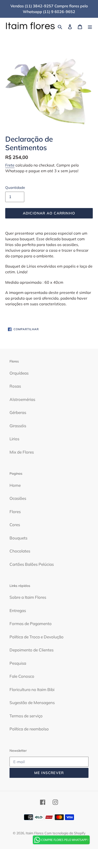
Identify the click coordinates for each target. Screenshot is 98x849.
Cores (15, 524)
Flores (15, 511)
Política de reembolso (29, 728)
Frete (10, 165)
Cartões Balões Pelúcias (32, 564)
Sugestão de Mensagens (32, 702)
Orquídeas (19, 373)
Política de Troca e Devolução (37, 636)
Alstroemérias (22, 399)
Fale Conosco (22, 676)
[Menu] (90, 26)
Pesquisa (18, 663)
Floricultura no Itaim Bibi (32, 689)
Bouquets (18, 537)
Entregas (18, 610)
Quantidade (15, 187)
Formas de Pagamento (31, 623)
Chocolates (20, 550)
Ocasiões (18, 498)
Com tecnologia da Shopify (64, 833)
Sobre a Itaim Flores (28, 597)
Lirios (14, 438)
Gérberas (18, 412)
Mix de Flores (22, 452)
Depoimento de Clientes (32, 649)
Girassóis (18, 425)
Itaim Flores (35, 833)
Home (15, 485)
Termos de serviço (26, 715)
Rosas (15, 386)
